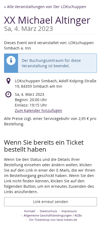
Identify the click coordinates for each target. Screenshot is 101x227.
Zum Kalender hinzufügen (38, 110)
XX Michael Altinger (47, 22)
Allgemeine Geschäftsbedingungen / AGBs (53, 215)
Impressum (69, 211)
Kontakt (29, 211)
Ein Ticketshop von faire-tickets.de (53, 220)
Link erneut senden (50, 201)
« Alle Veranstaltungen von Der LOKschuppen (45, 6)
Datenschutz (48, 211)
